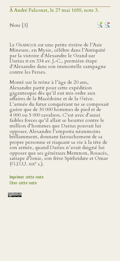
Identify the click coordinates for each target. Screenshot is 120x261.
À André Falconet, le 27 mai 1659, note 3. (54, 10)
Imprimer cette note (27, 177)
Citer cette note (23, 183)
